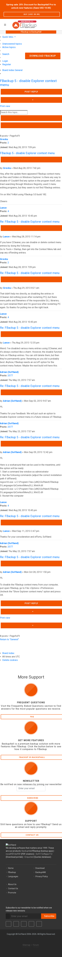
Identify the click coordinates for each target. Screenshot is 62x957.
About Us (12, 884)
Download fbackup (43, 55)
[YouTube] (31, 924)
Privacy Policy (41, 876)
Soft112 (39, 854)
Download (40, 868)
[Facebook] (8, 924)
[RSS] (39, 924)
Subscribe (48, 916)
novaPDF (10, 854)
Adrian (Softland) (9, 372)
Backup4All (40, 872)
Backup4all (27, 851)
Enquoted (29, 857)
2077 (10, 375)
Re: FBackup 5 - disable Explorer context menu (29, 221)
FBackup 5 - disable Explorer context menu (27, 153)
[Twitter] (16, 924)
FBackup (12, 872)
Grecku (4, 139)
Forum (36, 945)
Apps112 (48, 854)
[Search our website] (59, 24)
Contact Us (13, 888)
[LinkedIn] (24, 924)
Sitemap (26, 945)
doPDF (18, 854)
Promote (12, 892)
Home (11, 868)
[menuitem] (12, 43)
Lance (3, 207)
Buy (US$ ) (32, 14)
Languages (13, 876)
